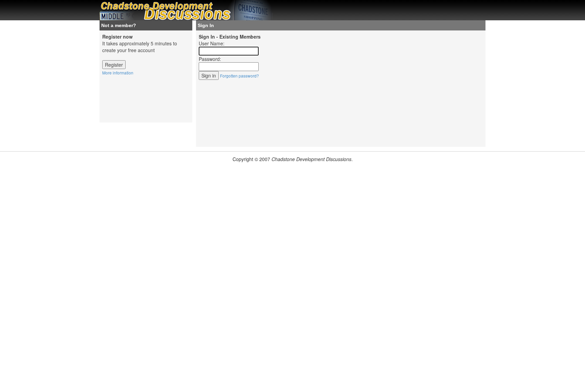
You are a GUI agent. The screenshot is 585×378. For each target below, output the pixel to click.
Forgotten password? (239, 76)
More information (117, 72)
